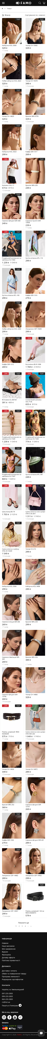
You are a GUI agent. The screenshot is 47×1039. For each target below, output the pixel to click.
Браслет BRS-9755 (32, 116)
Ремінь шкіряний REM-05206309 (11, 733)
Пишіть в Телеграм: (10, 1005)
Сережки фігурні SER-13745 (10, 695)
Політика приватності (11, 960)
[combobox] (42, 15)
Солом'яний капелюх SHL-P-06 (34, 401)
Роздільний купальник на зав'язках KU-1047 (12, 475)
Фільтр (7, 15)
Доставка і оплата (9, 971)
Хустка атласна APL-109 (10, 295)
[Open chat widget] (41, 1033)
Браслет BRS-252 (8, 805)
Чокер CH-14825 (8, 116)
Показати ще (23, 923)
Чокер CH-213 (31, 549)
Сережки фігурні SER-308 (11, 221)
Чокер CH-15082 (31, 45)
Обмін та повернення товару (14, 973)
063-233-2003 (7, 999)
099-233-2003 (7, 996)
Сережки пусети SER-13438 (33, 222)
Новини (5, 943)
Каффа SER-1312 (8, 364)
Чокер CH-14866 (31, 695)
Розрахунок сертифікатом (12, 979)
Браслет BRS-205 (32, 185)
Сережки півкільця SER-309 (11, 658)
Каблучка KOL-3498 (33, 586)
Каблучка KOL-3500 (9, 45)
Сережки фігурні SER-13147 (33, 805)
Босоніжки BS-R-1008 (33, 364)
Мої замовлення (8, 949)
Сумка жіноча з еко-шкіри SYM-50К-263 (35, 733)
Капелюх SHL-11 (8, 185)
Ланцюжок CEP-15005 (34, 329)
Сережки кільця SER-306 (11, 622)
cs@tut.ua (6, 1002)
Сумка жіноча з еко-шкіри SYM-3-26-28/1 (35, 513)
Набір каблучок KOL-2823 (11, 81)
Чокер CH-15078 (31, 81)
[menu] (3, 3)
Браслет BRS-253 (32, 657)
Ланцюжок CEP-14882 (10, 876)
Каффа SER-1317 (31, 152)
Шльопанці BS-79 (8, 512)
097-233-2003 (7, 993)
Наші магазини (8, 946)
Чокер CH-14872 (31, 769)
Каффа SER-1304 (8, 840)
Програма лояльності (11, 976)
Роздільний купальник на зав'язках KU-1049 (12, 438)
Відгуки (5, 952)
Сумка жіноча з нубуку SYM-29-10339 (11, 550)
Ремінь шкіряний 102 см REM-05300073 (35, 912)
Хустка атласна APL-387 (34, 474)
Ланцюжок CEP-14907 (10, 911)
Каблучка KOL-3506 (9, 586)
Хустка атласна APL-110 (34, 258)
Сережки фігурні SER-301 (35, 840)
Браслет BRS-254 (32, 622)
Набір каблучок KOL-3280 (11, 329)
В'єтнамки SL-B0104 (9, 400)
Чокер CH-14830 (8, 769)
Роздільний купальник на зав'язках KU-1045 (35, 438)
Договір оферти (8, 957)
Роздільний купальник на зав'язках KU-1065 (12, 259)
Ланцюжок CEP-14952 (34, 876)
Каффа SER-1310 (31, 295)
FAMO (19, 1034)
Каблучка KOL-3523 (9, 152)
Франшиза (6, 955)
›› (30, 926)
